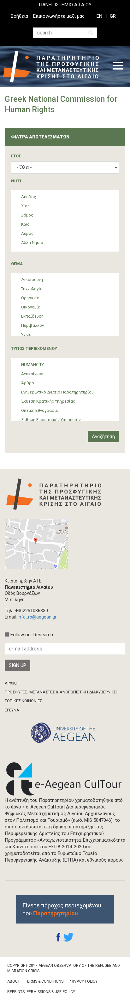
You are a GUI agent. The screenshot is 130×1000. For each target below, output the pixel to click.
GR (113, 16)
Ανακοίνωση (32, 373)
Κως (25, 224)
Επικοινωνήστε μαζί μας (59, 16)
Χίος (25, 206)
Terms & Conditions (44, 981)
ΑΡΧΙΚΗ (12, 683)
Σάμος (27, 215)
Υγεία (26, 334)
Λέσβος (28, 196)
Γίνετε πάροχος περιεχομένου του (61, 909)
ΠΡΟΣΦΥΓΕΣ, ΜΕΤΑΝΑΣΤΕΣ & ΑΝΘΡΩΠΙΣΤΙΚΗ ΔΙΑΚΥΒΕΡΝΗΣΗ (62, 692)
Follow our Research (31, 634)
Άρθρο (27, 383)
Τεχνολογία (32, 288)
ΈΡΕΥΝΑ (12, 710)
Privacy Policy (83, 981)
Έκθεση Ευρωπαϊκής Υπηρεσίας (51, 419)
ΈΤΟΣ (16, 156)
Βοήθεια (19, 16)
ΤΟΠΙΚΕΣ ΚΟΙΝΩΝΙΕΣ (23, 700)
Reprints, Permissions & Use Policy (41, 992)
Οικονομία (30, 307)
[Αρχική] (53, 66)
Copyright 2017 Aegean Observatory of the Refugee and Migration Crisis (63, 968)
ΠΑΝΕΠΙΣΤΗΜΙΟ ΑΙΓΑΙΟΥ (65, 5)
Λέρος (27, 233)
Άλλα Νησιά (32, 242)
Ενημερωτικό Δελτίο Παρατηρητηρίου (57, 392)
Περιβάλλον (32, 325)
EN (99, 16)
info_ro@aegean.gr (37, 616)
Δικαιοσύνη (32, 279)
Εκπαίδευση (32, 316)
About (13, 981)
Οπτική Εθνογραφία (39, 410)
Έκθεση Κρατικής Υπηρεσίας (48, 401)
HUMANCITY (32, 364)
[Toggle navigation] (118, 66)
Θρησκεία (30, 298)
